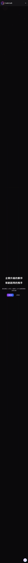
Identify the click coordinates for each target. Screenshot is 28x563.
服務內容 (10, 295)
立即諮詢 (18, 295)
